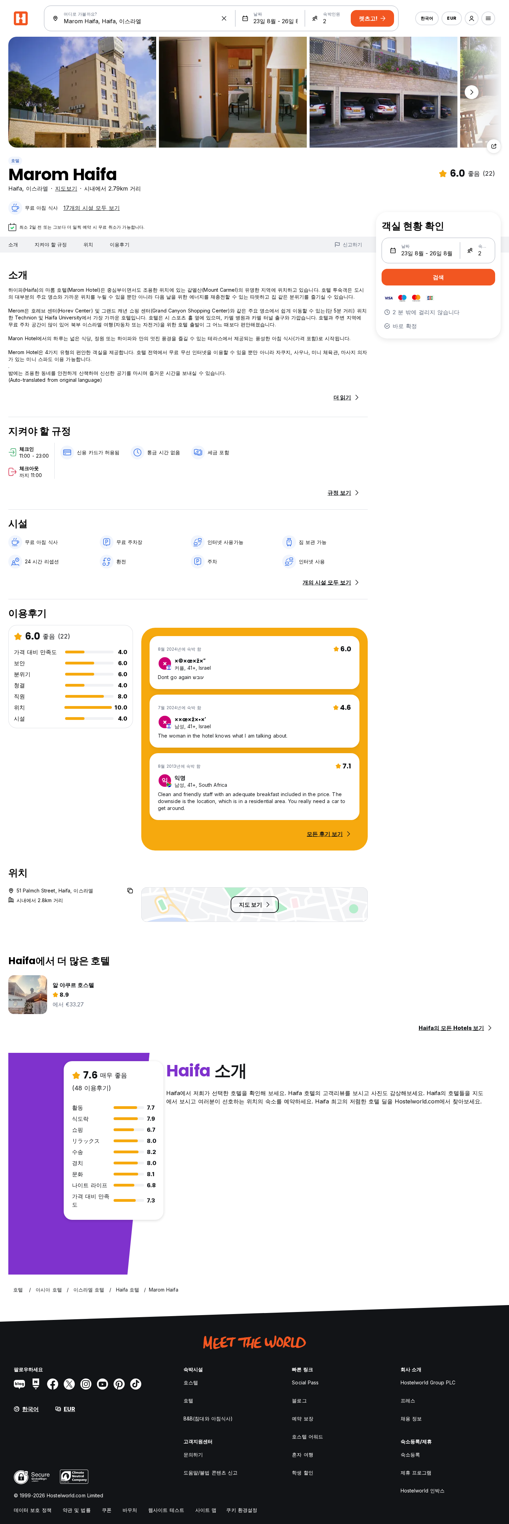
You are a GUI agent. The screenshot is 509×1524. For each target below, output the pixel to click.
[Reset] (224, 18)
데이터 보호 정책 (33, 1510)
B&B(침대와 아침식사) (208, 1418)
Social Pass (305, 1382)
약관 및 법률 (77, 1510)
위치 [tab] (88, 244)
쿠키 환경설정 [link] (241, 1510)
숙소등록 (410, 1454)
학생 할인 (302, 1472)
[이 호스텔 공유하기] (494, 146)
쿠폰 (106, 1510)
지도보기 (66, 188)
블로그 (299, 1400)
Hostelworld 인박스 (423, 1491)
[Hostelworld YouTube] (102, 1384)
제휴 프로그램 (416, 1472)
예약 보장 (302, 1418)
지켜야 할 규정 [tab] (51, 244)
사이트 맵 (206, 1510)
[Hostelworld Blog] (19, 1384)
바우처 (130, 1510)
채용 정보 (411, 1418)
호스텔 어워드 (307, 1436)
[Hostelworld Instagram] (85, 1384)
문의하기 (193, 1454)
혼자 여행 (302, 1454)
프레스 (408, 1400)
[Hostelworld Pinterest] (119, 1384)
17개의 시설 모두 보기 (91, 207)
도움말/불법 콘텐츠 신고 (211, 1472)
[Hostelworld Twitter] (69, 1384)
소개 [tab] (13, 244)
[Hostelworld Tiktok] (135, 1384)
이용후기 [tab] (119, 244)
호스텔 (191, 1382)
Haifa (15, 188)
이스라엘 (37, 188)
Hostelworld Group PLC (428, 1382)
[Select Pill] (472, 18)
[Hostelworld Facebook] (52, 1384)
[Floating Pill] (472, 92)
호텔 (15, 160)
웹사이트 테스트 (166, 1510)
